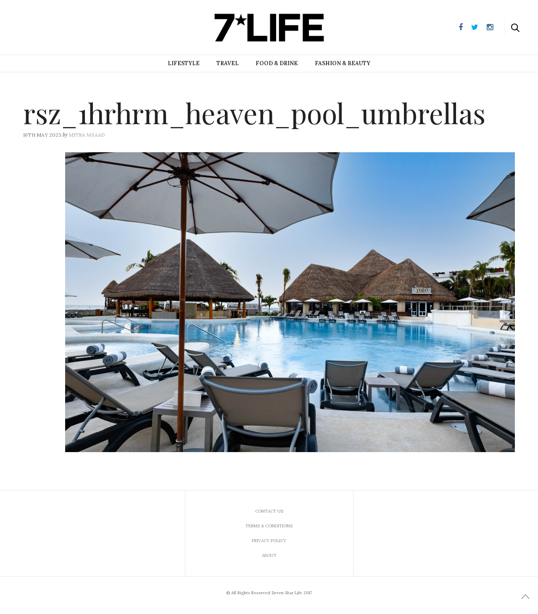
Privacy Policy (269, 540)
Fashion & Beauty (342, 63)
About (269, 555)
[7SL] (49, 26)
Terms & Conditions (269, 526)
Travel (227, 63)
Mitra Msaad (87, 135)
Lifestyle (184, 63)
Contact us (269, 511)
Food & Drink (277, 63)
